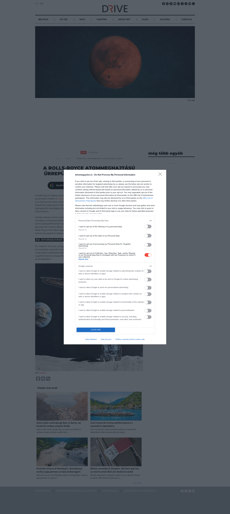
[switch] (148, 226)
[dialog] (115, 257)
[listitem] (115, 220)
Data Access (106, 339)
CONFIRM (96, 330)
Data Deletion (91, 339)
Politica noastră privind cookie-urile (130, 339)
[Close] (161, 174)
